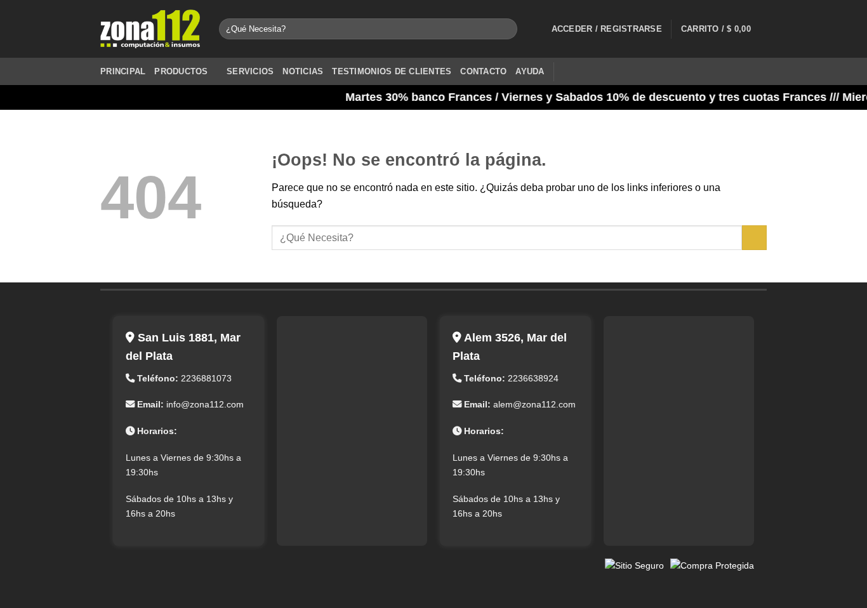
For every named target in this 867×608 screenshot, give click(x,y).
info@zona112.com (205, 404)
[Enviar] (504, 29)
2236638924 (533, 378)
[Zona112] (150, 29)
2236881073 (206, 378)
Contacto (483, 71)
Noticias (302, 71)
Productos (181, 71)
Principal (122, 71)
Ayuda (529, 71)
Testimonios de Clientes (391, 71)
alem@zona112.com (534, 404)
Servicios (250, 71)
